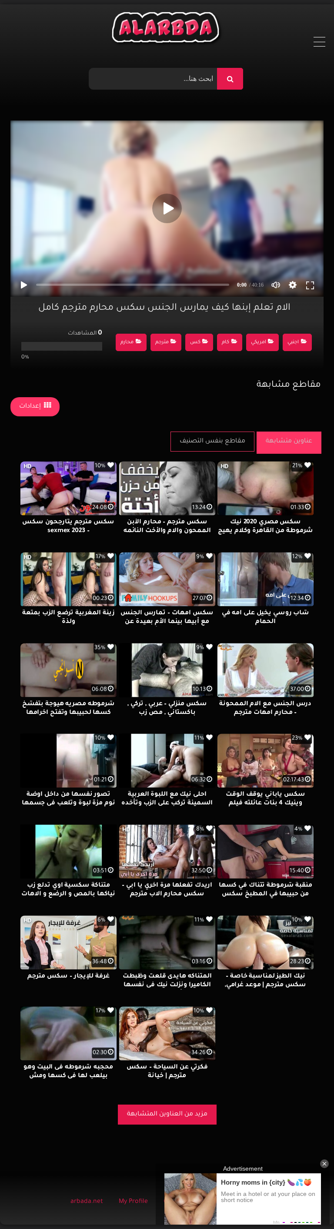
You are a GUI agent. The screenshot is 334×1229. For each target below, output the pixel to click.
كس (195, 342)
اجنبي (293, 342)
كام (225, 342)
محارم (127, 342)
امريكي (258, 342)
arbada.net (86, 1202)
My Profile (133, 1202)
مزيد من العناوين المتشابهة (167, 1114)
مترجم (162, 342)
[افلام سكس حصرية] (167, 29)
